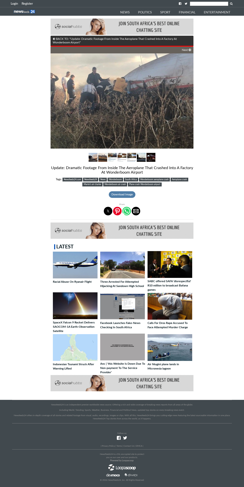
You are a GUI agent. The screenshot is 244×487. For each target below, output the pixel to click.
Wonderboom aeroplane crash (154, 179)
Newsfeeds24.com (72, 179)
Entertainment (217, 12)
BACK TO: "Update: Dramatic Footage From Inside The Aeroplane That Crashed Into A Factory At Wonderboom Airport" (115, 41)
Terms (119, 446)
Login (14, 3)
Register (27, 3)
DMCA (139, 446)
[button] (108, 211)
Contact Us (129, 446)
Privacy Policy (108, 446)
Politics (145, 12)
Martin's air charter (92, 184)
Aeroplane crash (179, 179)
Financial (187, 12)
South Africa (131, 179)
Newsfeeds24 (90, 179)
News (125, 12)
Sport (165, 12)
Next (185, 50)
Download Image (122, 194)
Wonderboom (115, 179)
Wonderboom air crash (115, 184)
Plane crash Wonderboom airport (144, 184)
